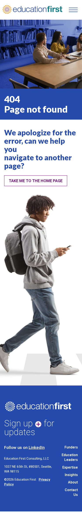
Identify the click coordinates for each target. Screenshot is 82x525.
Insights (71, 475)
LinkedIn (37, 447)
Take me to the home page (36, 180)
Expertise (70, 467)
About (73, 482)
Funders (71, 447)
